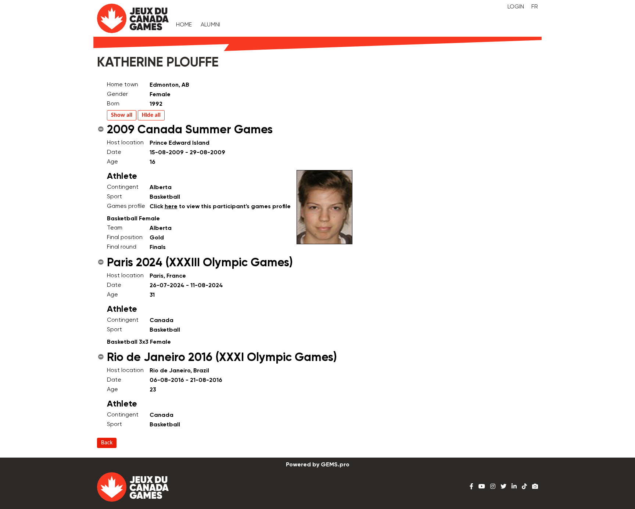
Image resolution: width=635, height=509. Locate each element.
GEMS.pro (335, 465)
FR (534, 7)
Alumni (210, 25)
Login (515, 7)
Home (184, 25)
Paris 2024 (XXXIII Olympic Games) (200, 263)
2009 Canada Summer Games (190, 130)
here (171, 207)
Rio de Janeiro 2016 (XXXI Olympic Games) (222, 358)
